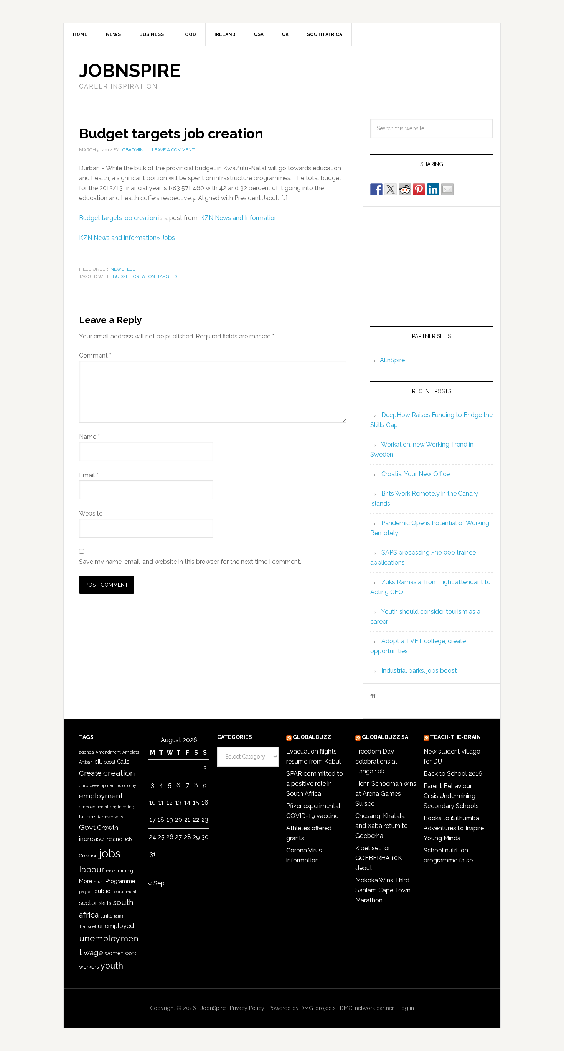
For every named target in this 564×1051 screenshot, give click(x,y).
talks (118, 916)
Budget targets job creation (118, 218)
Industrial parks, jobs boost (419, 670)
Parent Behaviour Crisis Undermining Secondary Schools (451, 796)
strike (106, 916)
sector (88, 902)
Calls (123, 762)
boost (109, 762)
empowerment (94, 807)
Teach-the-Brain (455, 737)
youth (112, 966)
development (103, 785)
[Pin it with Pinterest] (419, 189)
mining (125, 871)
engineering (122, 807)
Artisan (86, 762)
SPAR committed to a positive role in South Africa (314, 783)
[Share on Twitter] (390, 189)
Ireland (114, 839)
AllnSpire (392, 360)
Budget (122, 276)
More (85, 881)
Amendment (108, 752)
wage (93, 952)
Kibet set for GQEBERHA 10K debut (378, 858)
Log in (406, 1008)
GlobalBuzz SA (385, 737)
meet (111, 871)
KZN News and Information (239, 218)
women (114, 953)
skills (105, 903)
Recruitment (124, 891)
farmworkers (110, 817)
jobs (109, 853)
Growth (107, 827)
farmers (87, 816)
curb (83, 785)
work (130, 953)
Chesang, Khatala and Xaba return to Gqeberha (381, 825)
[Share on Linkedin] (433, 189)
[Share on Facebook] (376, 189)
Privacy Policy (247, 1008)
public (102, 891)
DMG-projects (318, 1008)
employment (101, 796)
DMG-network (357, 1008)
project (86, 891)
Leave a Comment (173, 150)
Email (88, 475)
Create (90, 773)
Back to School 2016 (453, 773)
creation (144, 276)
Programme (120, 881)
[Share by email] (447, 189)
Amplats (130, 752)
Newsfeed (122, 269)
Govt (87, 827)
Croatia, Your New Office (415, 474)
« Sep (156, 883)
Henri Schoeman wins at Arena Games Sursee (385, 793)
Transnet (87, 926)
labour (91, 869)
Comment (95, 355)
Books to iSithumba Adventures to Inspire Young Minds (454, 828)
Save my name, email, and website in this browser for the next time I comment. (190, 561)
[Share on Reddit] (405, 189)
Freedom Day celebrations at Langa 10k (376, 761)
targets (167, 276)
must (99, 881)
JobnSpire (129, 70)
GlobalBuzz (312, 737)
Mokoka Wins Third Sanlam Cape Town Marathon (383, 890)
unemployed (116, 925)
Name (89, 436)
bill (98, 762)
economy (127, 785)
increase (91, 838)
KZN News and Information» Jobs (127, 237)
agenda (86, 752)
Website (90, 513)
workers (89, 967)
